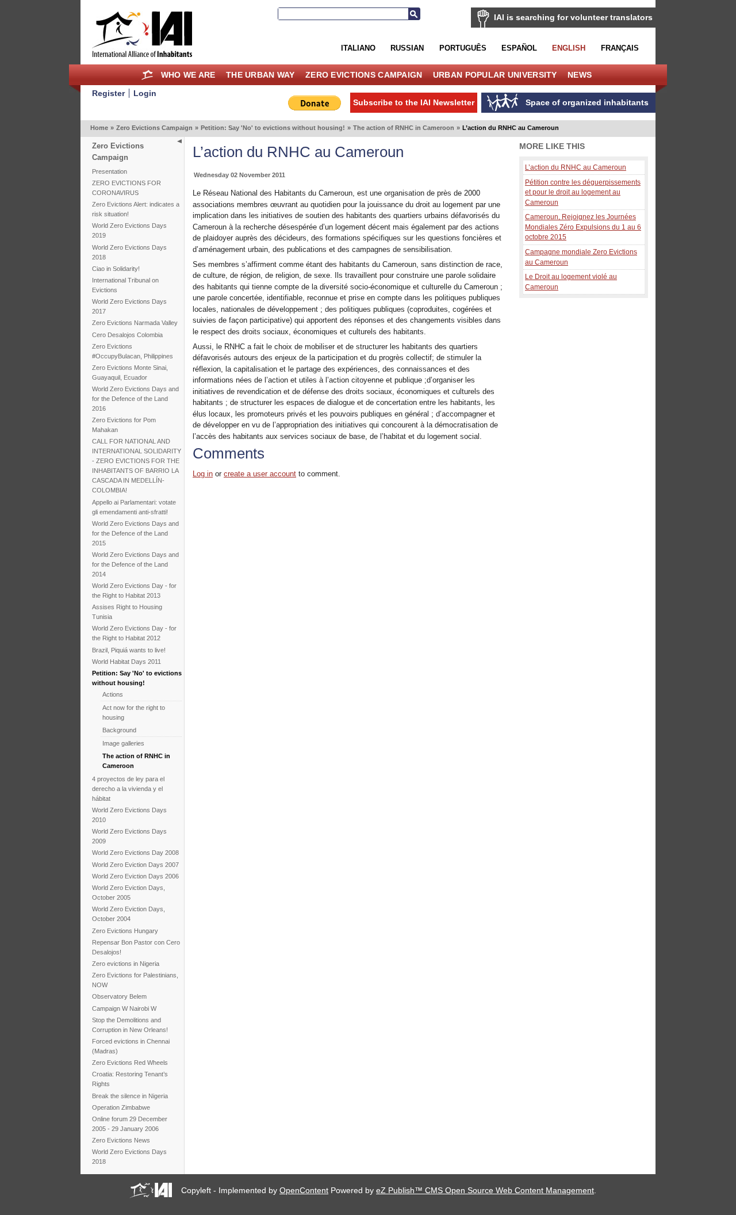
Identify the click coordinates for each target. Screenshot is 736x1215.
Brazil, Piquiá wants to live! (129, 650)
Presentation (109, 171)
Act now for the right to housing (133, 712)
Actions (112, 694)
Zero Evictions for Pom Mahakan (124, 425)
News (580, 74)
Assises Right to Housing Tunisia (127, 611)
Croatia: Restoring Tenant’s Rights (130, 1079)
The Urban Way (260, 74)
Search (414, 14)
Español (519, 48)
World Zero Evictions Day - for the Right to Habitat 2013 (134, 590)
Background (119, 730)
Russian (407, 48)
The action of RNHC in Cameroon (403, 127)
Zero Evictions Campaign (364, 74)
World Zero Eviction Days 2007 (135, 864)
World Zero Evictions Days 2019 (129, 230)
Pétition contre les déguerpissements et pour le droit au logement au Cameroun (583, 192)
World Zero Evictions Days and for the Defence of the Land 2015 (135, 533)
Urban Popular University (495, 74)
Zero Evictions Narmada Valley (135, 322)
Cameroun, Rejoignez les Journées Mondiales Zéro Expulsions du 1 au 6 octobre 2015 (583, 226)
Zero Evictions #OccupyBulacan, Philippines (132, 351)
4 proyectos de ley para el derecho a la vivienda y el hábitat (128, 788)
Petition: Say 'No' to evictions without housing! (273, 127)
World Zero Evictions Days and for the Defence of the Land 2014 (135, 564)
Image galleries (123, 743)
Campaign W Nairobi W (124, 1008)
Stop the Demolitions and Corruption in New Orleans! (130, 1025)
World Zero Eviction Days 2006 (135, 876)
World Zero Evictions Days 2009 (129, 836)
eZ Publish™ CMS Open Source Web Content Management (485, 1190)
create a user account (260, 473)
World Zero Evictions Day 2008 (135, 852)
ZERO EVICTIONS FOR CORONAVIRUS (126, 187)
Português (462, 48)
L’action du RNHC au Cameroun (575, 167)
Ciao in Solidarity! (116, 268)
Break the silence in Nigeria (130, 1095)
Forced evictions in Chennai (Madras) (131, 1046)
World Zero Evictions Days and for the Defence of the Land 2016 (135, 398)
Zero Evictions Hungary (125, 930)
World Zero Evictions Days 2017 (129, 306)
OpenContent (303, 1190)
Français (620, 48)
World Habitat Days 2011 (126, 661)
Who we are (188, 74)
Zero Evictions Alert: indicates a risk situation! (135, 209)
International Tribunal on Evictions (125, 285)
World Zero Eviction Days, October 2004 (128, 913)
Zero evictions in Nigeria (125, 963)
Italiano (358, 48)
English (568, 48)
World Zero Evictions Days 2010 (129, 815)
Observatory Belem (119, 996)
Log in (203, 473)
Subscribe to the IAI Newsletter (413, 102)
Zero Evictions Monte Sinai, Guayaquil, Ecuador (130, 372)
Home (147, 74)
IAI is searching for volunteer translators (573, 17)
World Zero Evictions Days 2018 (129, 252)
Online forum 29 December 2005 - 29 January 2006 (129, 1123)
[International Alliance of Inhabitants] (142, 34)
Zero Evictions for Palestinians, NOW (135, 980)
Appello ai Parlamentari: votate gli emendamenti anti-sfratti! (134, 507)
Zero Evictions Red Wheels (130, 1062)
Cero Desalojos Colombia (127, 334)
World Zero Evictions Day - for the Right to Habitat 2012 (134, 633)
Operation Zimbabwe (121, 1107)
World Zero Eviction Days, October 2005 (128, 892)
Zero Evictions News (121, 1140)
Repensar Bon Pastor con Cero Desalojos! (136, 947)
